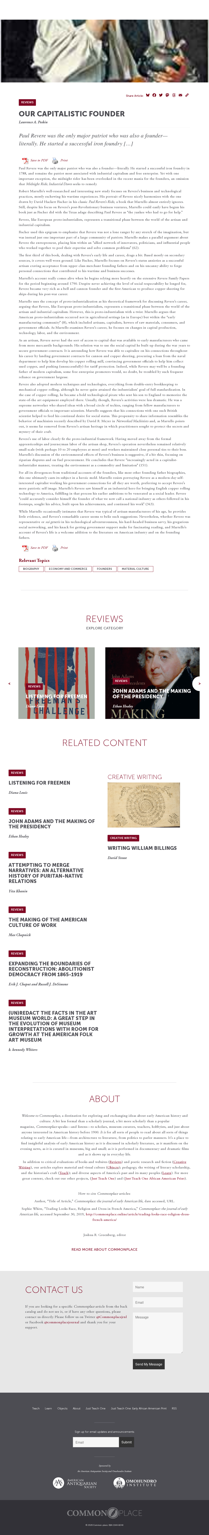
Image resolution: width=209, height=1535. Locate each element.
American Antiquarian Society (94, 1471)
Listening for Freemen (56, 696)
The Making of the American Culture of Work (48, 922)
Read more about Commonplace (104, 1249)
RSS (174, 1408)
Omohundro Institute (121, 1471)
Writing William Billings (142, 848)
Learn (48, 1408)
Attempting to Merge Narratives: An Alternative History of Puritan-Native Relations (46, 873)
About (76, 1408)
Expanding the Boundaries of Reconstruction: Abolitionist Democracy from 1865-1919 (51, 969)
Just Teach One (103, 1179)
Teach (36, 1408)
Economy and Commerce (68, 569)
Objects (113, 1168)
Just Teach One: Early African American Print (139, 1408)
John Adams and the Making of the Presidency (152, 693)
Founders (104, 569)
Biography (31, 569)
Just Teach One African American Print (155, 1179)
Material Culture (135, 569)
